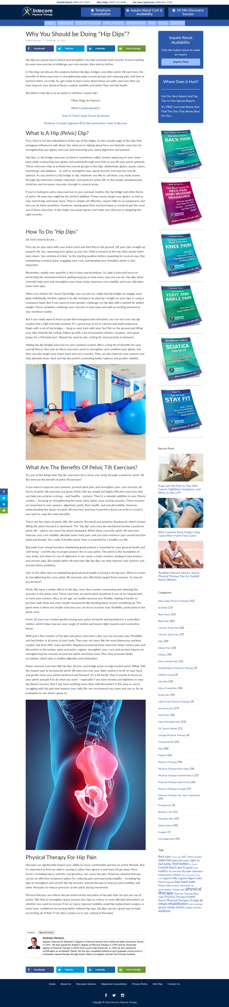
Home (50, 23)
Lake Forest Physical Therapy (174, 701)
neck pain (185, 885)
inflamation (197, 871)
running (198, 904)
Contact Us (174, 984)
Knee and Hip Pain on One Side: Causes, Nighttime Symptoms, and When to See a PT (179, 489)
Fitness (162, 654)
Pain (160, 748)
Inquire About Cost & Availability (146, 12)
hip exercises (175, 871)
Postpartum (164, 805)
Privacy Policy (140, 984)
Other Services (113, 23)
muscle (175, 885)
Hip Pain (163, 681)
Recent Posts (46, 932)
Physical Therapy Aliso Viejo (173, 769)
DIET (184, 857)
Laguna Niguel (186, 878)
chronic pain (176, 857)
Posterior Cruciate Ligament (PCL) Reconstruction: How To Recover (85, 123)
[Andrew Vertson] (34, 948)
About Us (64, 23)
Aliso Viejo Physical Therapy (173, 601)
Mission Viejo (164, 886)
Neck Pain (163, 715)
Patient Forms (136, 23)
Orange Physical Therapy (172, 735)
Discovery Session (86, 984)
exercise (164, 860)
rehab (162, 904)
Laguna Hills (169, 878)
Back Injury (164, 614)
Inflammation (165, 875)
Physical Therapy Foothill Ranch (175, 775)
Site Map (157, 984)
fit (190, 864)
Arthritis (162, 608)
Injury (177, 874)
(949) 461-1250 (152, 2)
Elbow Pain (164, 648)
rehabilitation (178, 904)
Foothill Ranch (167, 867)
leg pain (170, 882)
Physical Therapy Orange (172, 789)
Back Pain (163, 621)
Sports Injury (165, 825)
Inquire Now (180, 62)
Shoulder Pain (166, 819)
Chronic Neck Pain (168, 634)
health (195, 868)
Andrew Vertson (33, 41)
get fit (182, 867)
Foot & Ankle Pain (168, 661)
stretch (180, 907)
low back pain (165, 708)
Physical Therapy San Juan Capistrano (179, 795)
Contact (176, 23)
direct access (195, 857)
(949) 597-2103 (73, 2)
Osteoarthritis (166, 742)
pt (201, 900)
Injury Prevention (167, 688)
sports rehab (166, 907)
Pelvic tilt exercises (38, 619)
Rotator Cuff (165, 812)
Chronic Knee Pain (168, 628)
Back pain (164, 856)
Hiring (163, 23)
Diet (160, 641)
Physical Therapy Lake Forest (174, 782)
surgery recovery (193, 908)
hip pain (186, 871)
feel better (181, 864)
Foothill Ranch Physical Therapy (175, 668)
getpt (189, 867)
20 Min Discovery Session (190, 12)
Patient (162, 755)
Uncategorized (166, 839)
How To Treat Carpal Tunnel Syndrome (86, 116)
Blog (152, 23)
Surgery (162, 832)
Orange (175, 890)
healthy (163, 871)
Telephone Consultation (101, 12)
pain (182, 889)
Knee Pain (163, 695)
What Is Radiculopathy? (85, 108)
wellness (164, 911)
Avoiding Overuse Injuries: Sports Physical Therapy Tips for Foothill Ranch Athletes (178, 576)
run (191, 904)
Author (31, 932)
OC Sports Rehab (167, 728)
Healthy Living (166, 675)
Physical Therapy (87, 23)
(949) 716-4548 (111, 2)
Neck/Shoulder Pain (169, 722)
